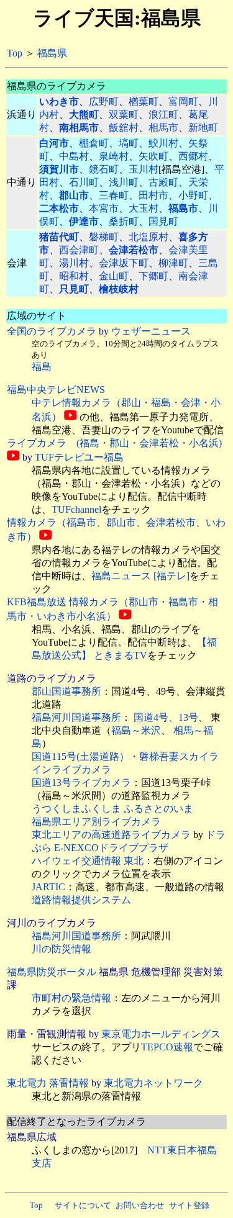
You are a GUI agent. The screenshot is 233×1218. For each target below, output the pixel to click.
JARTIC (48, 887)
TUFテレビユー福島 (79, 457)
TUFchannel (76, 509)
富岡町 (183, 101)
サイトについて (83, 1205)
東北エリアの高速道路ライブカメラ (111, 834)
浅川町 (124, 182)
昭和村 (74, 276)
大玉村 (143, 208)
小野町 (193, 195)
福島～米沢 (136, 730)
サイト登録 (189, 1205)
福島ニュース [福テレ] (140, 576)
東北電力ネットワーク (153, 1083)
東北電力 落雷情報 (48, 1083)
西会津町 (79, 250)
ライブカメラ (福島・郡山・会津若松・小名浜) (114, 443)
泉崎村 (114, 156)
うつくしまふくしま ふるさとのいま (112, 808)
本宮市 (104, 208)
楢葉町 (143, 101)
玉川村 (143, 169)
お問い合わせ (140, 1205)
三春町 (114, 195)
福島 (42, 366)
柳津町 (173, 263)
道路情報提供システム (81, 900)
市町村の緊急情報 (71, 998)
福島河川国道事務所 (76, 717)
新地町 (203, 127)
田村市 (153, 195)
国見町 (163, 221)
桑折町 (124, 221)
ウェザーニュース (151, 331)
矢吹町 (153, 156)
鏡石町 (104, 169)
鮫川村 (163, 143)
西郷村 (193, 156)
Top (14, 53)
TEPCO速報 (167, 1047)
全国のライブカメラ (51, 331)
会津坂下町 (123, 263)
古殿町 (163, 182)
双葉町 (124, 114)
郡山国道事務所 (66, 691)
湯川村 (74, 263)
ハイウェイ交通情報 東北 (88, 860)
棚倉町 (94, 143)
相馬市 (163, 127)
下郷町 (153, 276)
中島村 (74, 156)
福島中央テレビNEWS (56, 389)
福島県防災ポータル (51, 972)
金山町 (114, 276)
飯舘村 (124, 127)
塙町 (129, 143)
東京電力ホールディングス (161, 1034)
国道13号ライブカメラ (81, 782)
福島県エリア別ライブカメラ (96, 821)
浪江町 (163, 114)
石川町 (84, 182)
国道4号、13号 (166, 717)
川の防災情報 (61, 949)
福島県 (52, 53)
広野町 (104, 101)
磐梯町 (104, 237)
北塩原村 (148, 237)
